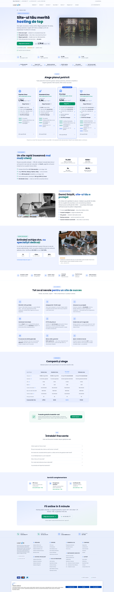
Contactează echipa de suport (23, 259)
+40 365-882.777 (25, 1)
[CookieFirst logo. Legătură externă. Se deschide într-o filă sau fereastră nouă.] (12, 584)
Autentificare (98, 1)
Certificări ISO (85, 546)
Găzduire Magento (37, 564)
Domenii (48, 4)
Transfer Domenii (69, 546)
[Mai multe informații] (33, 107)
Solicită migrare (75, 416)
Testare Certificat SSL (70, 557)
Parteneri (84, 550)
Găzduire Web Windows (38, 546)
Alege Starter (25, 104)
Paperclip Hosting (53, 570)
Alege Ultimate (87, 104)
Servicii (62, 4)
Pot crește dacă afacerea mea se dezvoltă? (41, 462)
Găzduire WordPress (37, 559)
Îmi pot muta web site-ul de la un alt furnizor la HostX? (44, 449)
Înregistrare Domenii (70, 545)
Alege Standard (46, 104)
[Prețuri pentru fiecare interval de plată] (29, 100)
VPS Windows (52, 546)
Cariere (83, 552)
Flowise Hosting (53, 566)
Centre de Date (85, 548)
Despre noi (69, 4)
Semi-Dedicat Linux (53, 548)
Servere (41, 4)
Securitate (55, 4)
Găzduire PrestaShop (37, 561)
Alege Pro (66, 103)
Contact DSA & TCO (86, 566)
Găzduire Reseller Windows (38, 550)
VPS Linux (52, 545)
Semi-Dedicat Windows (54, 550)
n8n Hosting (52, 561)
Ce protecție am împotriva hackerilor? (40, 465)
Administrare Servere (54, 554)
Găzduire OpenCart (37, 563)
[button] (14, 583)
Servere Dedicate (53, 552)
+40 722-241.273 (33, 1)
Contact (77, 4)
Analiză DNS (68, 559)
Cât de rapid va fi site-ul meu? (38, 446)
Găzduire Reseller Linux (37, 548)
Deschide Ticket (85, 563)
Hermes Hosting (53, 564)
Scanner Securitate (69, 555)
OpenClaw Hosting (53, 563)
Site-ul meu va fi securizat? (37, 459)
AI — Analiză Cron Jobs (70, 566)
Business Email (36, 552)
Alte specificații (22, 134)
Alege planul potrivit (24, 43)
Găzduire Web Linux (37, 545)
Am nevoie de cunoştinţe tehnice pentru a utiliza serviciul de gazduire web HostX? (51, 452)
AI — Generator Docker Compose (72, 563)
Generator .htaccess (70, 561)
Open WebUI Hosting (54, 568)
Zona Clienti (84, 559)
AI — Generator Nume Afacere (72, 564)
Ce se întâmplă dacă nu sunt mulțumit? (41, 455)
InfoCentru (84, 561)
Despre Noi (84, 545)
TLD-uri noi (68, 548)
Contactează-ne (96, 4)
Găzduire (34, 4)
